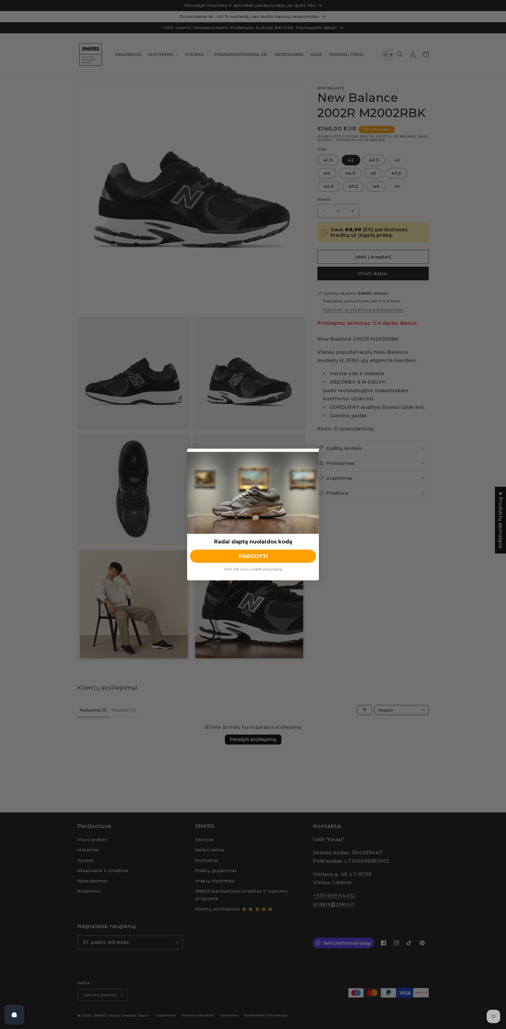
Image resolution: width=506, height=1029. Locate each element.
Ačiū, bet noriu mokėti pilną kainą (253, 569)
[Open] (14, 1015)
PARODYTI (253, 556)
